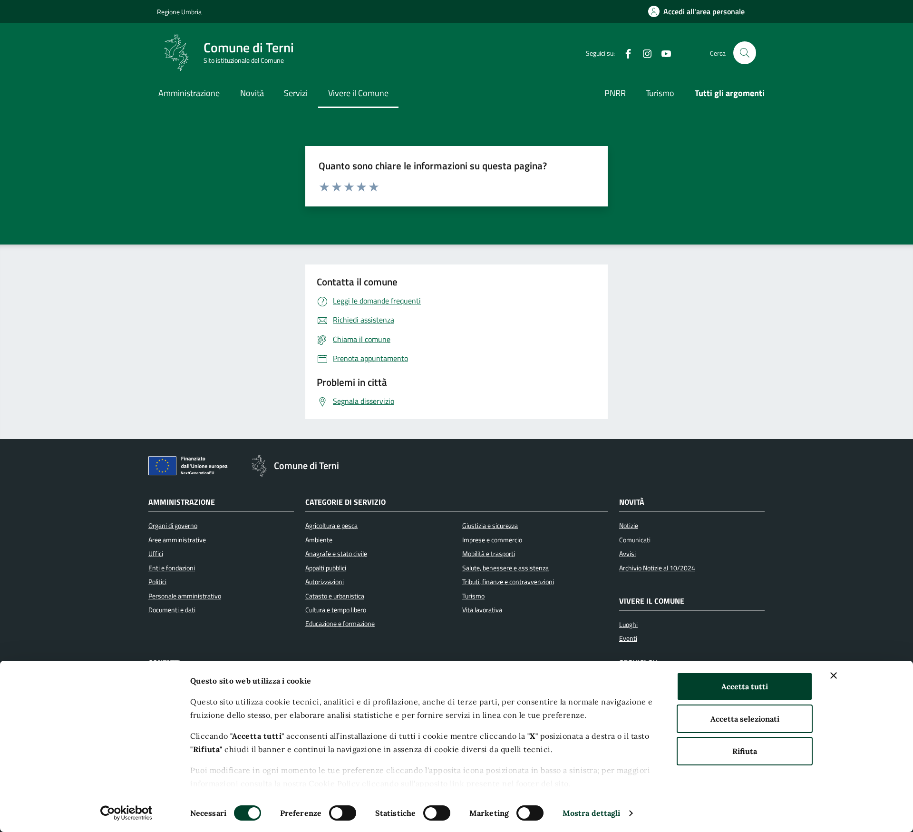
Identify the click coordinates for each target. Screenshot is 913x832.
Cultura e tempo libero (335, 610)
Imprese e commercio (492, 540)
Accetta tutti (744, 686)
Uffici (155, 553)
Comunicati (635, 540)
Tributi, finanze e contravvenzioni (508, 582)
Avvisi (627, 553)
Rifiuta (744, 751)
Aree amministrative (177, 540)
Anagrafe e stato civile (336, 553)
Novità (252, 93)
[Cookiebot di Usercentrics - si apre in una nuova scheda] (126, 813)
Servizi (296, 93)
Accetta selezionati (744, 719)
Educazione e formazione (340, 623)
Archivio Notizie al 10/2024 (657, 568)
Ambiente (318, 540)
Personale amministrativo (184, 596)
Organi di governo (172, 525)
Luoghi (628, 624)
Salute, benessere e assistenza (505, 568)
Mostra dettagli (592, 813)
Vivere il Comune (358, 93)
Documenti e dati (171, 610)
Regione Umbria (179, 12)
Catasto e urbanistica (334, 596)
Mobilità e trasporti (488, 553)
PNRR (615, 93)
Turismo (660, 93)
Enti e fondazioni (171, 568)
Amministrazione (189, 93)
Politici (157, 582)
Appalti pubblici (325, 568)
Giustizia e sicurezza (490, 525)
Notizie (628, 525)
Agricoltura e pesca (331, 525)
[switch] (342, 813)
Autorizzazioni (324, 582)
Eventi (628, 638)
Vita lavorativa (482, 610)
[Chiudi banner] (833, 675)
